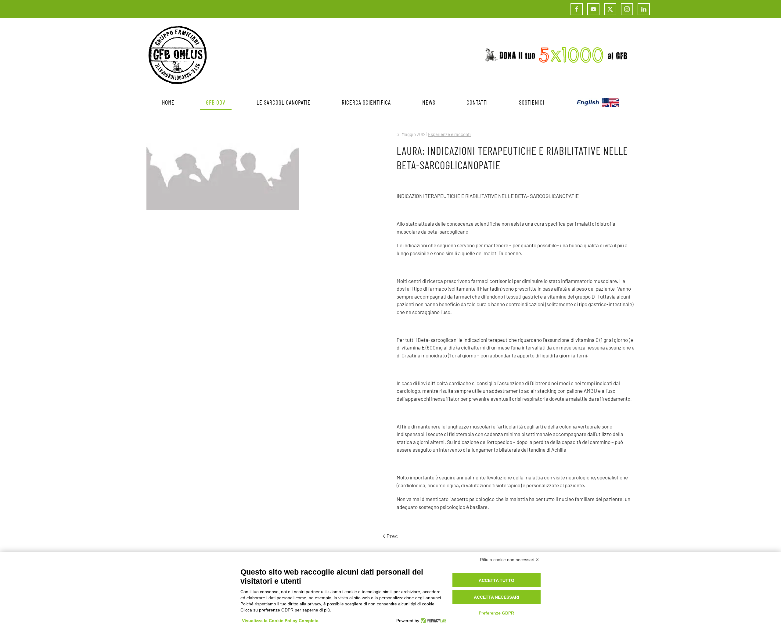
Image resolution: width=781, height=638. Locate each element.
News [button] (428, 102)
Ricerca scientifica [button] (366, 102)
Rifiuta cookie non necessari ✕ (509, 559)
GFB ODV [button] (215, 102)
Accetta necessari (496, 597)
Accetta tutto (496, 580)
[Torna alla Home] (177, 54)
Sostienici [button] (531, 102)
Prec (392, 536)
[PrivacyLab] (432, 621)
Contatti (477, 102)
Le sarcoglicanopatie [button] (284, 102)
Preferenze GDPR (496, 613)
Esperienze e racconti (449, 134)
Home (168, 102)
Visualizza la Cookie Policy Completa (280, 620)
